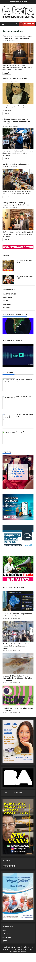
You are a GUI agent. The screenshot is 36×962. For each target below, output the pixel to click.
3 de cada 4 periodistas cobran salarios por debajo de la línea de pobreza (16, 121)
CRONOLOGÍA (7, 297)
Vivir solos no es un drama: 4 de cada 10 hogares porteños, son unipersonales (18, 472)
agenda (5, 941)
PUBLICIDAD (7, 304)
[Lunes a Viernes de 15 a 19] (9, 385)
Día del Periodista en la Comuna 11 (17, 164)
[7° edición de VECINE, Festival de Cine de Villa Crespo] (18, 695)
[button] (2, 24)
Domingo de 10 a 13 (22, 432)
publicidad (6, 934)
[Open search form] (17, 23)
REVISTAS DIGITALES (9, 294)
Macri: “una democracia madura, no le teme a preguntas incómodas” (17, 37)
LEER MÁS (7, 73)
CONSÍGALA (6, 301)
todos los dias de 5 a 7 (23, 397)
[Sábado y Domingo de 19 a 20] (9, 420)
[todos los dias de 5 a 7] (9, 402)
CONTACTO (6, 308)
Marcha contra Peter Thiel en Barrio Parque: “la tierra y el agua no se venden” (16, 646)
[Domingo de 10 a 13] (9, 437)
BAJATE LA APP (29, 24)
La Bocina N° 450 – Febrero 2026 (23, 277)
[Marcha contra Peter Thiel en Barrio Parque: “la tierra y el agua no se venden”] (18, 631)
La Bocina (5, 40)
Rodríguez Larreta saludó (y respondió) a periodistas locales (16, 203)
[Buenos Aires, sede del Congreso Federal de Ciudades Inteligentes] (18, 601)
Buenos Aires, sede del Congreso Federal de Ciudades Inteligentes (18, 615)
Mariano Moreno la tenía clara (15, 79)
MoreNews (13, 951)
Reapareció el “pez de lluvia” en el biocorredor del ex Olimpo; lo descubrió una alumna (17, 678)
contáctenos (7, 937)
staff (4, 930)
